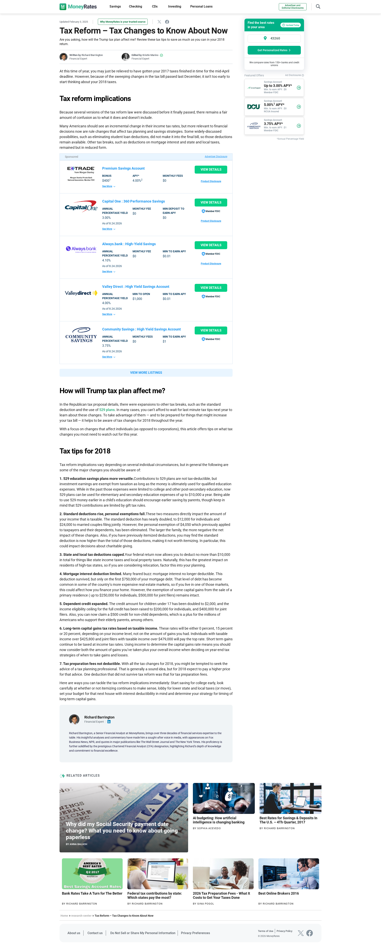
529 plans (107, 410)
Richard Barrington (92, 55)
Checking (135, 6)
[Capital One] (81, 206)
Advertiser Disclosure (216, 156)
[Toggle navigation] (318, 6)
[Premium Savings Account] (81, 174)
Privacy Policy (284, 931)
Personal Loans (201, 6)
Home (64, 915)
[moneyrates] (78, 6)
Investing (174, 6)
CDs (155, 6)
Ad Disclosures (293, 75)
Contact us (95, 933)
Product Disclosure (211, 181)
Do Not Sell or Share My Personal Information (142, 933)
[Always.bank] (81, 249)
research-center (81, 915)
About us (73, 933)
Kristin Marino (150, 55)
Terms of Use (265, 931)
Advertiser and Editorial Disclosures (293, 6)
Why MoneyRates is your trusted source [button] (122, 21)
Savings (115, 6)
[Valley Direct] (81, 293)
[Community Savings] (81, 335)
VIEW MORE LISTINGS (146, 373)
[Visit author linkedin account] (109, 721)
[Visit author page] (74, 719)
